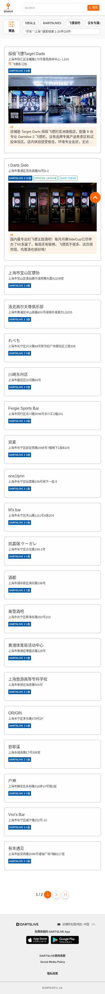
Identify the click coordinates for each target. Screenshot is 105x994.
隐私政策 (52, 973)
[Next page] (56, 894)
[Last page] (65, 894)
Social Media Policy (52, 961)
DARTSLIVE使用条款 (52, 955)
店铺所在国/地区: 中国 (76, 924)
